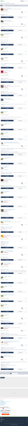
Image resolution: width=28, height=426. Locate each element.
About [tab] (1, 417)
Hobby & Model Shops (9, 21)
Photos (26, 37)
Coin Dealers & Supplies (9, 99)
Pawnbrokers (5, 21)
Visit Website (20, 17)
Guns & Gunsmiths (9, 251)
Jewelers (8, 34)
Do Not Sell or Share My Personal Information (13, 423)
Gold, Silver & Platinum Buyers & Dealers (15, 327)
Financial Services (2, 402)
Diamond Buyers (9, 327)
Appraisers (8, 210)
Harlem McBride (6, 91)
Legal (23, 423)
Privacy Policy (5, 423)
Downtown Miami (14, 347)
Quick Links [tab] (2, 419)
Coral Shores (6, 14)
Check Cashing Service (11, 356)
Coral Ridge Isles (7, 241)
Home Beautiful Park (7, 364)
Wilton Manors (6, 185)
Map (3, 5)
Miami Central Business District (8, 347)
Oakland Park (9, 185)
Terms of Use (20, 423)
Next (16, 373)
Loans (12, 21)
